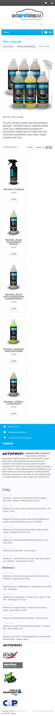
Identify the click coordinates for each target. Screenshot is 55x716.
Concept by (36, 711)
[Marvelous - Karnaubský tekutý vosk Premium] (13, 333)
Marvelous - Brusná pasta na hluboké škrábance (14, 242)
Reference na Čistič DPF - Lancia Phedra (19, 551)
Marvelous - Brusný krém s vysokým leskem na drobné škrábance (13, 296)
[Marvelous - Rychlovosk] (13, 173)
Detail (13, 199)
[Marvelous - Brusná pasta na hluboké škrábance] (13, 224)
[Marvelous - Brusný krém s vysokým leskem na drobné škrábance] (13, 278)
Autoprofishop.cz (20, 711)
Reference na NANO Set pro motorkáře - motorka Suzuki (25, 618)
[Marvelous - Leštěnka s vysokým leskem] (13, 385)
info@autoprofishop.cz (14, 477)
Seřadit (30, 147)
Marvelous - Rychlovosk (14, 189)
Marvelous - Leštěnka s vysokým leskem (13, 403)
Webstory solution (47, 711)
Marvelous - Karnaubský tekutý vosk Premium (14, 350)
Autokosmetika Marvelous (26, 46)
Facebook (8, 443)
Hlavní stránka (8, 46)
